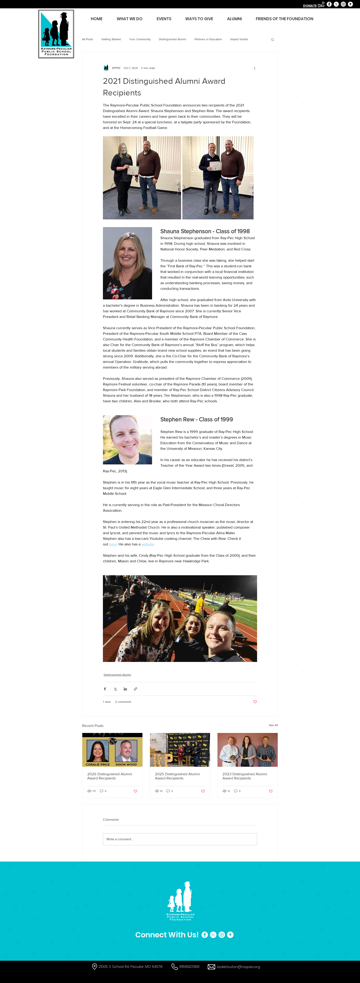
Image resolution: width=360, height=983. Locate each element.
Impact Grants (239, 39)
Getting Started (111, 39)
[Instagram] (343, 4)
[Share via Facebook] (105, 689)
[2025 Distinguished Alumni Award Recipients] (180, 750)
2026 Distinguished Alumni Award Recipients (109, 776)
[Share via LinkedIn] (125, 689)
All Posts (87, 39)
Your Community (140, 39)
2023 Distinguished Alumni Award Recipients (244, 776)
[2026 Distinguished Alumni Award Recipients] (112, 750)
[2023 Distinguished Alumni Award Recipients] (248, 750)
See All (273, 725)
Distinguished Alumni (172, 39)
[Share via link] (136, 689)
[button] (273, 39)
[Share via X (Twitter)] (115, 689)
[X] (336, 4)
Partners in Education (208, 39)
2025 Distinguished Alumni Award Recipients (177, 776)
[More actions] (254, 67)
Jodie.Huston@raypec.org (238, 966)
